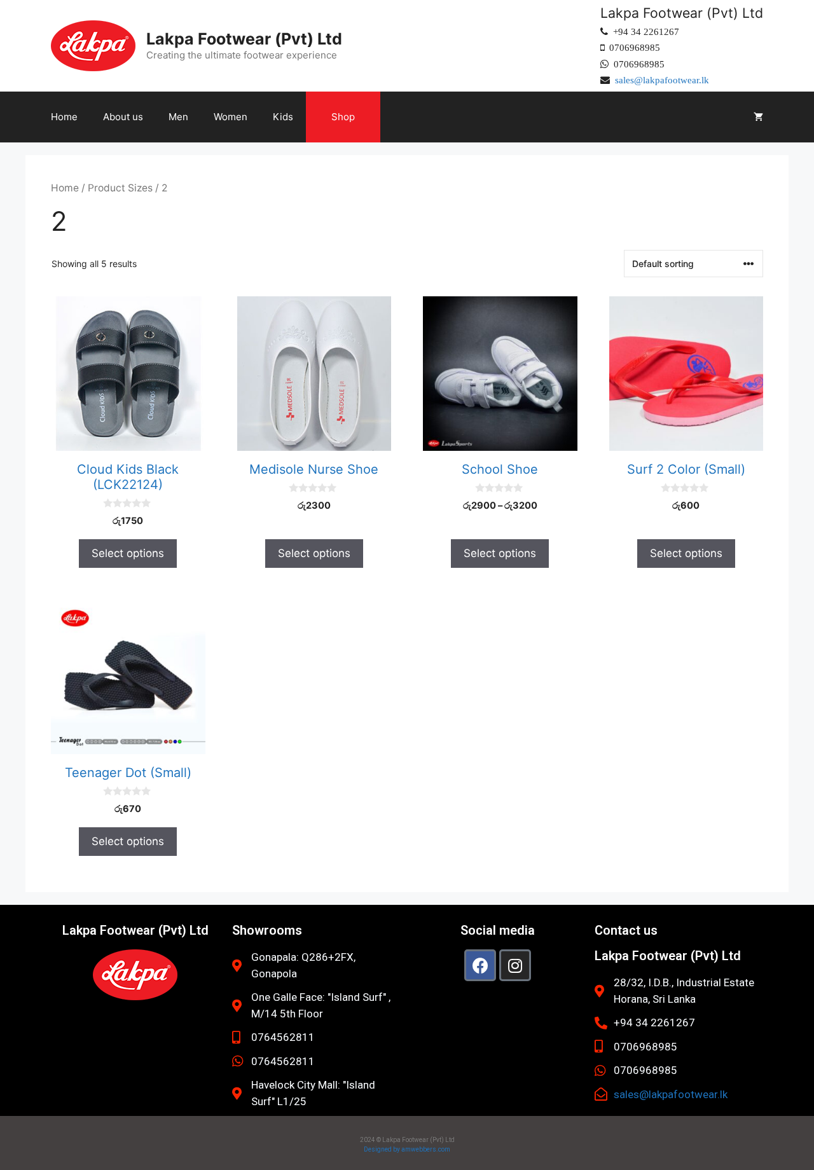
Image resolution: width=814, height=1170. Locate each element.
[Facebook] (480, 965)
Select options (128, 553)
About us (123, 117)
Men (178, 117)
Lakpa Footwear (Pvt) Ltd (244, 38)
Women (230, 117)
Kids (283, 117)
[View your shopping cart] (758, 117)
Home (64, 117)
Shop (343, 117)
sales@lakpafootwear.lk (662, 80)
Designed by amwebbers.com (407, 1149)
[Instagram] (515, 965)
